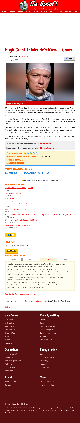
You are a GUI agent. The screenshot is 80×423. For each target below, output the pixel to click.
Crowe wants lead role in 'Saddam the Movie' (21, 220)
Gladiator (9, 173)
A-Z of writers (10, 367)
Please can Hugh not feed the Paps (17, 204)
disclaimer (8, 412)
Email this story (16, 160)
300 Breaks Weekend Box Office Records (19, 209)
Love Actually (30, 173)
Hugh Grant (18, 173)
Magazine (8, 343)
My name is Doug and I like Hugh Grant (19, 188)
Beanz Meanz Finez (12, 198)
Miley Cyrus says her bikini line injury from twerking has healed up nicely (31, 282)
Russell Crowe (42, 173)
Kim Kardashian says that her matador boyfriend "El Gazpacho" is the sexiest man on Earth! (37, 272)
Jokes (42, 323)
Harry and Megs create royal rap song (19, 280)
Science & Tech (10, 333)
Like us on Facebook (51, 180)
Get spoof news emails (48, 333)
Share (71, 58)
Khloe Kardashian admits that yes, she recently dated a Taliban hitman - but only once (36, 264)
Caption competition (47, 330)
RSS (24, 180)
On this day (44, 361)
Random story (45, 367)
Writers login (9, 371)
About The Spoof (11, 382)
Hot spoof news (45, 364)
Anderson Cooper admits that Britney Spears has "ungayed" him (28, 274)
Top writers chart (11, 354)
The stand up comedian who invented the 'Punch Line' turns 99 (28, 287)
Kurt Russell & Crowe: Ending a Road (18, 225)
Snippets (43, 320)
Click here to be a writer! (48, 148)
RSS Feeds (44, 336)
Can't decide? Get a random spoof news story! (21, 294)
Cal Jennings (25, 57)
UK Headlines (9, 323)
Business (8, 340)
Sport (7, 336)
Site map (8, 385)
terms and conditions (64, 410)
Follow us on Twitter (35, 180)
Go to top (8, 307)
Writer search (9, 364)
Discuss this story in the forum (22, 157)
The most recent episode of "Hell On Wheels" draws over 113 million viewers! (32, 269)
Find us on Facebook (47, 385)
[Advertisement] (40, 30)
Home (4, 11)
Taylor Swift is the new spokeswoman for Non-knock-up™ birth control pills (32, 285)
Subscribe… (11, 251)
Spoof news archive (47, 357)
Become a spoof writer (13, 361)
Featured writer (10, 357)
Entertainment (10, 330)
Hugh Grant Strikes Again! (14, 193)
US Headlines (9, 320)
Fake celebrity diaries (47, 326)
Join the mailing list (17, 163)
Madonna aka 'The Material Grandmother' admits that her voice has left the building (35, 277)
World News (9, 326)
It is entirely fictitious (44, 143)
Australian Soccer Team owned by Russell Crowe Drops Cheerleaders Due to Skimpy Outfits (38, 215)
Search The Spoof (46, 354)
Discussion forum (46, 340)
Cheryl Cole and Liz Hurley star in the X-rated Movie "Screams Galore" (30, 267)
